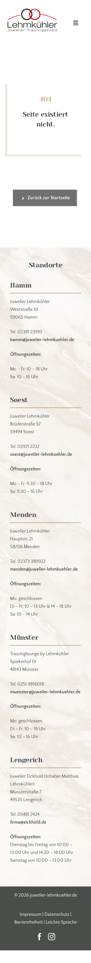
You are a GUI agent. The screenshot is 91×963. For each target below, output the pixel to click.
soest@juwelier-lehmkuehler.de (41, 454)
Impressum (30, 914)
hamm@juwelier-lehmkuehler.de (42, 339)
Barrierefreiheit (28, 922)
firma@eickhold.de (28, 822)
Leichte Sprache (61, 922)
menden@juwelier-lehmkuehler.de (44, 569)
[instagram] (51, 936)
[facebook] (39, 936)
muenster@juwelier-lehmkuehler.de (45, 692)
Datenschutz (56, 914)
